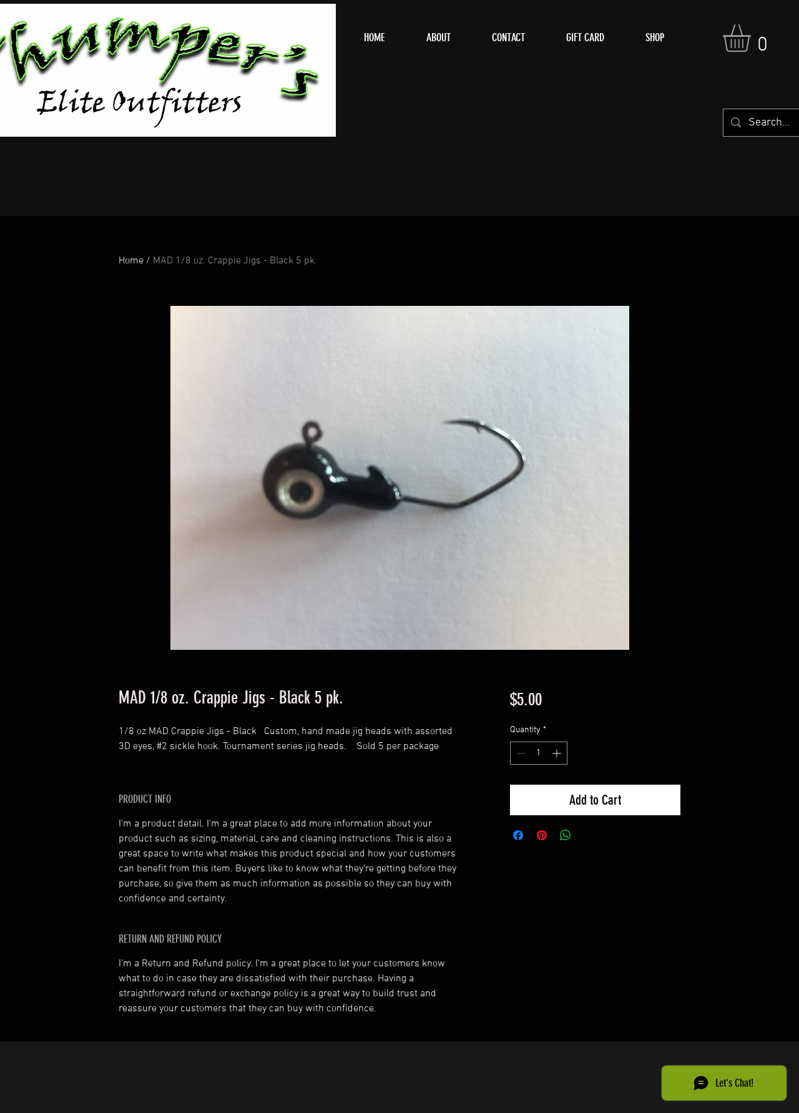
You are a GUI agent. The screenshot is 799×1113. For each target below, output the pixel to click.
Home (131, 261)
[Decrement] (519, 753)
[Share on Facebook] (518, 835)
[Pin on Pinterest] (541, 835)
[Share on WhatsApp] (565, 835)
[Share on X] (589, 835)
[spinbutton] (538, 753)
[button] (753, 38)
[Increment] (558, 753)
